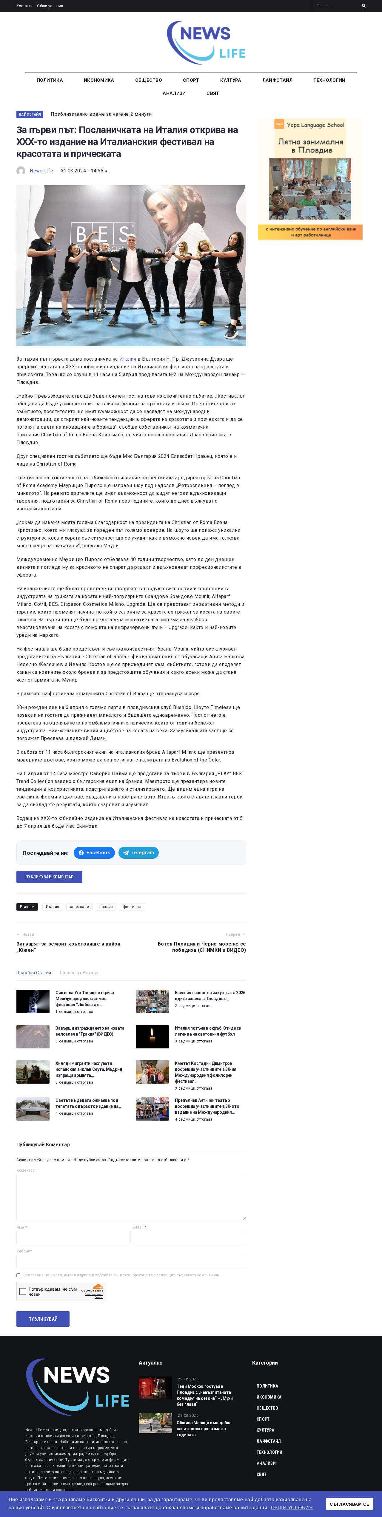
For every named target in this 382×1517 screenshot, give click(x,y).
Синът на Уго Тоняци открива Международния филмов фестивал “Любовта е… (85, 998)
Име (21, 1227)
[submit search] (364, 6)
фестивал (132, 907)
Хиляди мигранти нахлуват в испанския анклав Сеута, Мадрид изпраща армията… (89, 1069)
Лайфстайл (30, 114)
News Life (41, 171)
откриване (79, 907)
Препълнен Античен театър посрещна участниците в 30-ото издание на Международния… (207, 1106)
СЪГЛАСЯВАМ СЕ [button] (349, 1504)
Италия (127, 359)
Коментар (25, 1170)
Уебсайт (24, 1251)
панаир (106, 907)
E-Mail (140, 1227)
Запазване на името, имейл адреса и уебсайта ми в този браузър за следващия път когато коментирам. (122, 1275)
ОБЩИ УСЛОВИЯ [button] (292, 1507)
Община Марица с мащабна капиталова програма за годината (204, 1428)
